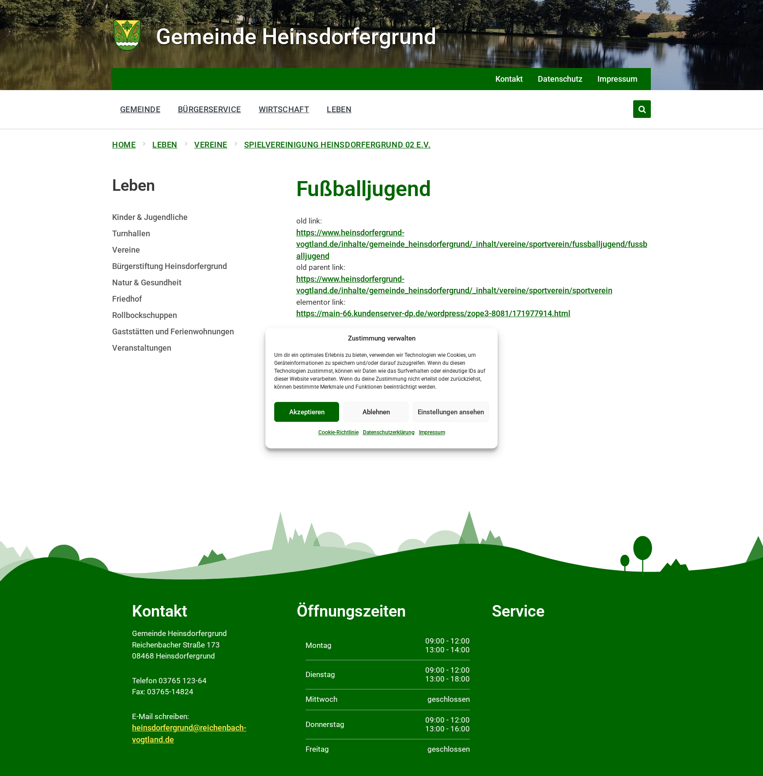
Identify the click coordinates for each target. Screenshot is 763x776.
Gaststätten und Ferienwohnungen (173, 331)
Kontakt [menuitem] (509, 78)
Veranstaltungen (141, 347)
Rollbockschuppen (144, 315)
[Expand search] (642, 109)
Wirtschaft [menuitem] (284, 109)
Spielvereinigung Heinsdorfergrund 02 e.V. (337, 144)
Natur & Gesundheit (146, 282)
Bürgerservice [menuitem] (209, 109)
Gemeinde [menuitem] (140, 109)
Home (124, 144)
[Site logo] (127, 49)
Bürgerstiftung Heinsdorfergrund (169, 266)
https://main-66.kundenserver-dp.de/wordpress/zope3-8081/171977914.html (433, 313)
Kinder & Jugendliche (150, 217)
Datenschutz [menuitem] (560, 78)
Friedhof (127, 298)
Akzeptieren (307, 412)
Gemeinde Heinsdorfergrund (296, 36)
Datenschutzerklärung (389, 432)
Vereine (210, 144)
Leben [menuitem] (339, 109)
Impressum (432, 432)
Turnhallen (131, 233)
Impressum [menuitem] (617, 78)
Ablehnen (376, 412)
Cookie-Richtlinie (338, 432)
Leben (165, 144)
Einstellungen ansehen (451, 412)
